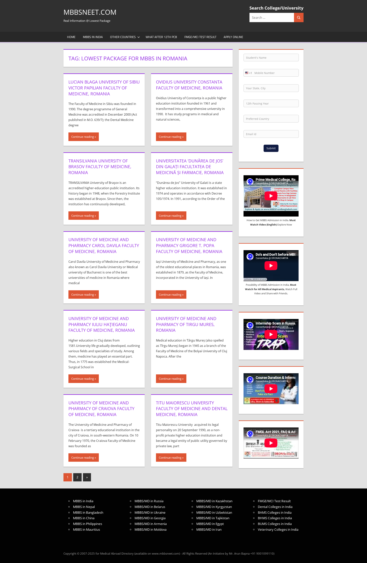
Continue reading (82, 137)
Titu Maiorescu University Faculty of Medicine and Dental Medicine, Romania (191, 408)
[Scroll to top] (361, 557)
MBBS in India (93, 37)
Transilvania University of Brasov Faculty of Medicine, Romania (99, 166)
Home (71, 37)
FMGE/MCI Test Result (200, 37)
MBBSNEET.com (89, 12)
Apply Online (233, 37)
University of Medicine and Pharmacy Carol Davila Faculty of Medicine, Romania (103, 245)
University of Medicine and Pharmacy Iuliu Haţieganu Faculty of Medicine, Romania (101, 324)
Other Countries (123, 37)
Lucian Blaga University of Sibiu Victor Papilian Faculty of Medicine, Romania (104, 88)
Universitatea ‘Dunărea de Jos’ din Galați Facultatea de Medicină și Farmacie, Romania (190, 166)
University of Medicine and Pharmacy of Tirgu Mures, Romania (186, 324)
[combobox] (248, 72)
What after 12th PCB (161, 37)
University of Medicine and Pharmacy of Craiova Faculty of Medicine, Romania (101, 408)
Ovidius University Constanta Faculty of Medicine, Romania (189, 85)
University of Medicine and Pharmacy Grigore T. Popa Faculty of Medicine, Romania (189, 245)
